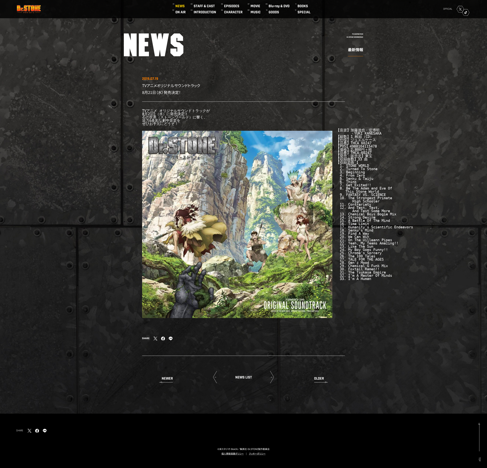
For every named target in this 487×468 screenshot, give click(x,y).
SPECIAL (304, 12)
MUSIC (256, 12)
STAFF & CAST (204, 6)
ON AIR (180, 12)
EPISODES (231, 6)
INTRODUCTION (205, 12)
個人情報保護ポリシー (232, 453)
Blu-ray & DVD (279, 6)
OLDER (319, 378)
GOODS (274, 12)
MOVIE (255, 6)
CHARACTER (233, 12)
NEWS (180, 6)
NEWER (167, 378)
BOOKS (303, 6)
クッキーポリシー (257, 453)
